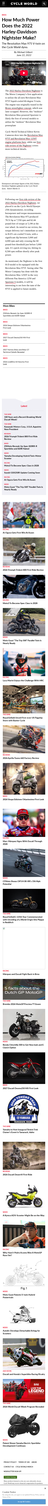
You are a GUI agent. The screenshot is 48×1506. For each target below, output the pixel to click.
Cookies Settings (10, 1477)
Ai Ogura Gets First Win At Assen (19, 480)
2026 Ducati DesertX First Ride (17, 1175)
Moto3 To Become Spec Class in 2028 (21, 466)
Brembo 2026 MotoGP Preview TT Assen (22, 1004)
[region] (24, 1495)
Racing (7, 463)
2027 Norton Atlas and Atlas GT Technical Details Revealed (16, 351)
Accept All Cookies (24, 1502)
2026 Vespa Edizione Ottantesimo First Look (17, 327)
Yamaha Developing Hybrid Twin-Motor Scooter (22, 457)
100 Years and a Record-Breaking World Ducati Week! (22, 418)
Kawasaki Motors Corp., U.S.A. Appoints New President (22, 428)
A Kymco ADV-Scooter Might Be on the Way (24, 1216)
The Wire (7, 414)
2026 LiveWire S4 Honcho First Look (16, 363)
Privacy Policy (10, 1462)
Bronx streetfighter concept (18, 108)
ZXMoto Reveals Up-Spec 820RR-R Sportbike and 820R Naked (17, 314)
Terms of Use (24, 1462)
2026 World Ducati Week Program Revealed (23, 1407)
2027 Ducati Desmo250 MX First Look (16, 339)
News (6, 453)
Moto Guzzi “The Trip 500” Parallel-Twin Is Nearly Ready (23, 488)
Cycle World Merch (24, 1467)
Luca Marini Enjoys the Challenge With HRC (23, 681)
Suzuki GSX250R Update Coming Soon (22, 473)
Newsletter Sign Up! (12, 1471)
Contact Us (9, 1467)
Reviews (7, 434)
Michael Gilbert (25, 52)
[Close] (45, 1488)
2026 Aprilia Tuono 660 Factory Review (21, 758)
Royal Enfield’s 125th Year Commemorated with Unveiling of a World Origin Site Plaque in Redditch (23, 920)
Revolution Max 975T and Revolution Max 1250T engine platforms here (24, 138)
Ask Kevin (7, 1371)
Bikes (4, 15)
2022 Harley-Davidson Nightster (24, 90)
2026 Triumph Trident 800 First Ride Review (21, 438)
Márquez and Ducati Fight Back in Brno (21, 974)
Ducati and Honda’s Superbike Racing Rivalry (24, 1374)
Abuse (34, 1462)
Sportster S (10, 282)
